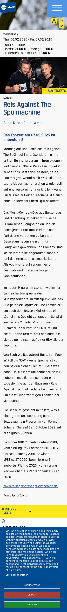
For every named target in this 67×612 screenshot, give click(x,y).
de (61, 20)
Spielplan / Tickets (8, 511)
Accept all (32, 605)
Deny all (32, 595)
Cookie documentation (17, 575)
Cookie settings (32, 585)
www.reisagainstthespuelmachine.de (30, 486)
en (61, 26)
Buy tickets (56, 91)
